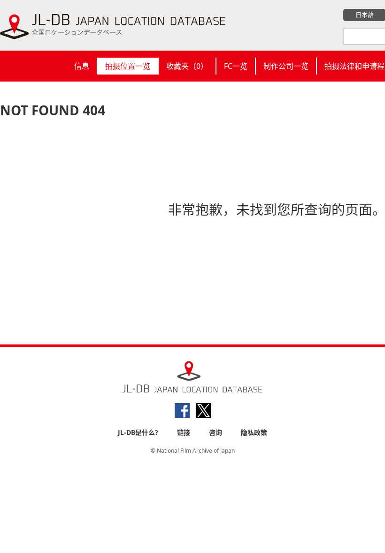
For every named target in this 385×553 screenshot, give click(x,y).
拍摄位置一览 (127, 66)
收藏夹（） (187, 66)
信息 (81, 66)
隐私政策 (254, 432)
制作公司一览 (285, 66)
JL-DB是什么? (138, 432)
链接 (183, 432)
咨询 (215, 432)
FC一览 (235, 66)
